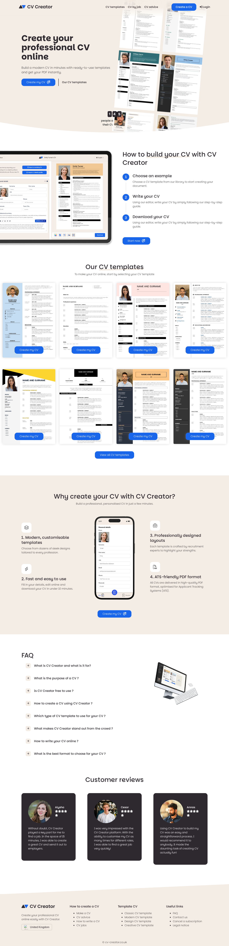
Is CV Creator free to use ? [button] (54, 691)
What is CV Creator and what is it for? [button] (62, 666)
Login (206, 7)
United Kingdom (39, 927)
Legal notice (181, 925)
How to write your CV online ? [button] (56, 741)
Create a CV (184, 7)
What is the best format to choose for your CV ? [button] (70, 754)
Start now (134, 241)
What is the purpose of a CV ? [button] (56, 678)
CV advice (151, 7)
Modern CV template (138, 917)
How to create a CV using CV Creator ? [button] (63, 703)
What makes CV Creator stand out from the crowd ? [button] (73, 728)
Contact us (180, 917)
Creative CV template (139, 925)
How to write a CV (88, 921)
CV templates (115, 7)
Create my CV (35, 82)
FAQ (175, 913)
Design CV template (138, 921)
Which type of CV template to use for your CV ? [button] (70, 716)
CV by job (134, 7)
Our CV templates (74, 82)
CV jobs (81, 925)
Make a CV (83, 913)
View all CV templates (114, 455)
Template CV (127, 906)
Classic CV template (138, 913)
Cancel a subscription (187, 921)
